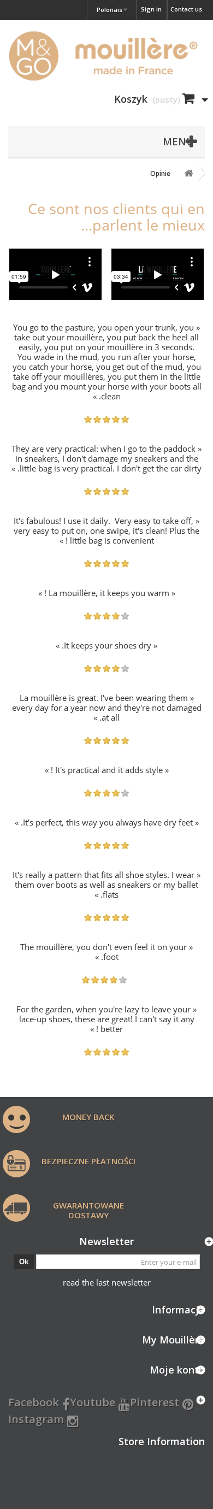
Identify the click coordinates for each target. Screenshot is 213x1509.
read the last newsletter (107, 1282)
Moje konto (177, 1369)
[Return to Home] (188, 173)
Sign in (151, 9)
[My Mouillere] (106, 55)
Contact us (186, 9)
